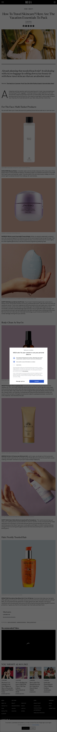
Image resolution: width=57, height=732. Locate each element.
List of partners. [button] (25, 371)
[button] (28, 365)
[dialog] (29, 366)
